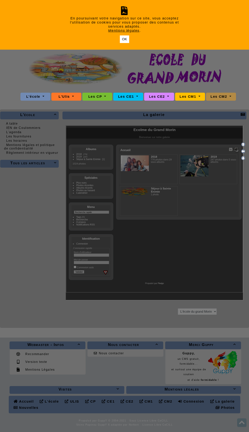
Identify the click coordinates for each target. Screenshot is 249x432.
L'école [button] (34, 97)
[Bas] (243, 158)
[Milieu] (243, 151)
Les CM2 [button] (219, 97)
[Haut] (243, 144)
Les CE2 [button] (157, 97)
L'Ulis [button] (65, 97)
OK (124, 39)
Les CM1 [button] (188, 97)
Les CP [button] (95, 97)
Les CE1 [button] (126, 97)
